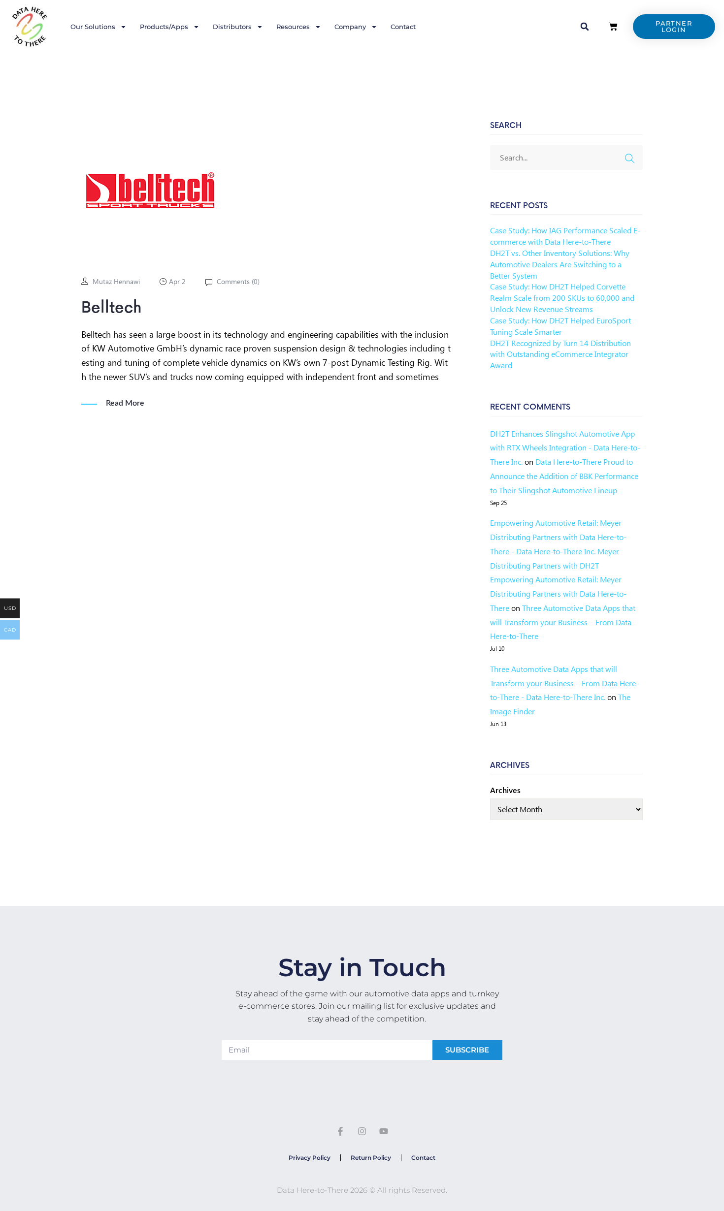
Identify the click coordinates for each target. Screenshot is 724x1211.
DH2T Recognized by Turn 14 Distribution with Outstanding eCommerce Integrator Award (560, 354)
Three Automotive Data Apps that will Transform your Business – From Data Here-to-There (562, 622)
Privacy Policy (309, 1157)
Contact (403, 27)
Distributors (232, 27)
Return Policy (371, 1157)
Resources (293, 27)
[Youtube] (383, 1131)
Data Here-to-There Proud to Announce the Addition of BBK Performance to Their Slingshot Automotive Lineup (564, 475)
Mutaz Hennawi (116, 281)
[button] (585, 26)
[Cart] (613, 26)
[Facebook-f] (340, 1131)
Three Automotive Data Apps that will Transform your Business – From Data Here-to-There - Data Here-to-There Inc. (564, 683)
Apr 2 (177, 281)
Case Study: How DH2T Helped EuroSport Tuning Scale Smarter (560, 326)
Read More (125, 403)
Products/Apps (164, 27)
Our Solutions (92, 27)
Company (350, 27)
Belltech (111, 308)
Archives (505, 790)
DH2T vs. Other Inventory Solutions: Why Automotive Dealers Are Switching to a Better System (559, 264)
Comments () (237, 281)
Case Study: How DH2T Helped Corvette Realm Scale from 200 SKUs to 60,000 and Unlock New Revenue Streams (562, 297)
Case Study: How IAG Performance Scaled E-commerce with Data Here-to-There (565, 236)
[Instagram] (362, 1131)
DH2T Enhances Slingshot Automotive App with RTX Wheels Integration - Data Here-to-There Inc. (565, 447)
